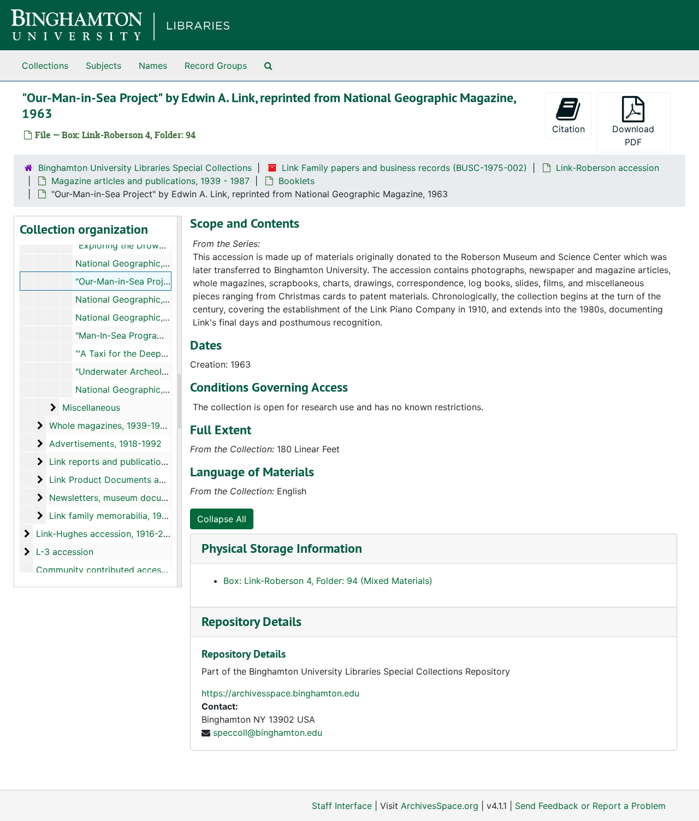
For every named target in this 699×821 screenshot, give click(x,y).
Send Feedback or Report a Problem (590, 805)
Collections (45, 65)
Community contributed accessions (109, 569)
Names (153, 65)
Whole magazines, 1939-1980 (110, 425)
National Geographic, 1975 (130, 389)
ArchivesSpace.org (439, 805)
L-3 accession (64, 551)
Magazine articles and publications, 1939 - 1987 (150, 180)
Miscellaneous (91, 407)
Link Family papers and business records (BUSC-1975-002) (404, 167)
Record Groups (216, 65)
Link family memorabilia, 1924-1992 (123, 515)
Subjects (103, 65)
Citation (568, 128)
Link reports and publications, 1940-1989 (134, 461)
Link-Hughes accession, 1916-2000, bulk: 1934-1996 (143, 533)
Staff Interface (342, 805)
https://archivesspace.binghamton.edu (280, 693)
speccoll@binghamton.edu (267, 732)
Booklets (297, 180)
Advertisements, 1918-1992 (105, 443)
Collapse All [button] (221, 518)
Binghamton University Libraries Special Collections (145, 167)
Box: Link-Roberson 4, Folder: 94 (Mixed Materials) (328, 580)
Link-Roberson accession (607, 167)
